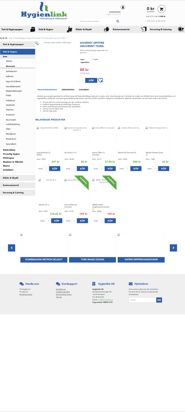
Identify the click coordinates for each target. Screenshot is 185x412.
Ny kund (117, 14)
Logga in (109, 14)
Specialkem (11, 144)
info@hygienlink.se (105, 299)
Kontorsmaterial (121, 29)
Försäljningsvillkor (63, 292)
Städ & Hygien (46, 29)
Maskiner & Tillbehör (13, 162)
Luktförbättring (13, 124)
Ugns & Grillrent (13, 81)
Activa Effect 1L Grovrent (98, 153)
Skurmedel (11, 119)
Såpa (8, 128)
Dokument (84, 89)
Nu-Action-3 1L (70, 152)
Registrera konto (26, 294)
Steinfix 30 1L (44, 205)
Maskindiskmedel (14, 91)
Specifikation (68, 89)
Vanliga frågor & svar (64, 294)
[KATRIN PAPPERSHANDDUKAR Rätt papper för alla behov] (119, 235)
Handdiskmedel (13, 86)
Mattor (6, 166)
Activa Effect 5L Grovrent (70, 206)
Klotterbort (11, 139)
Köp (54, 168)
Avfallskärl (8, 170)
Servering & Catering (161, 29)
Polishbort (10, 100)
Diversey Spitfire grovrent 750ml (54, 38)
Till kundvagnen (161, 9)
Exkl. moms (161, 21)
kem (29, 38)
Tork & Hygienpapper (12, 29)
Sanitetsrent (11, 71)
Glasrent (10, 109)
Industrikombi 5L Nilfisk (43, 153)
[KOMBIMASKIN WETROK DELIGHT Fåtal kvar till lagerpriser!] (21, 235)
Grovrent (37, 38)
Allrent (9, 61)
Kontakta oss (61, 289)
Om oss (59, 297)
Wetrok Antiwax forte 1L (154, 153)
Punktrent (10, 114)
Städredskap (9, 150)
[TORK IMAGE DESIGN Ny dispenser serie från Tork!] (70, 235)
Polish (8, 95)
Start (10, 38)
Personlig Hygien (11, 154)
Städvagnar (8, 158)
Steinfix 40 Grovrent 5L (127, 152)
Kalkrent (9, 76)
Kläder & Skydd (83, 29)
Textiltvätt (10, 105)
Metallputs (11, 134)
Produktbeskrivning (47, 89)
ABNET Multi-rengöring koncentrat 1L (100, 207)
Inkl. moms (151, 21)
